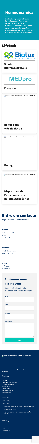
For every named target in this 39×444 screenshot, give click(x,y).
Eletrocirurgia (6, 386)
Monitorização (6, 393)
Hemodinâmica (6, 389)
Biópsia (4, 380)
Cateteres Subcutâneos (9, 382)
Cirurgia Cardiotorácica (9, 384)
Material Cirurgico (7, 391)
